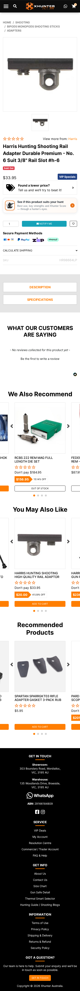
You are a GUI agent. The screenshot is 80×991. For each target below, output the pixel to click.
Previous (12, 426)
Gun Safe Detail (40, 892)
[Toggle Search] (15, 6)
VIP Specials (67, 176)
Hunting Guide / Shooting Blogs (40, 904)
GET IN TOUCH (40, 977)
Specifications (40, 300)
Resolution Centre (40, 843)
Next (68, 426)
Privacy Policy (40, 929)
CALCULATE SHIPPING (17, 250)
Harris (72, 139)
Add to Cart (40, 603)
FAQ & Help (40, 855)
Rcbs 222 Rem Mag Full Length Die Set (34, 459)
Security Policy (40, 947)
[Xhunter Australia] (40, 6)
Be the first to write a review (40, 359)
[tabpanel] (40, 447)
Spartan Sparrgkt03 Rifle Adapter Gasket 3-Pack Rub (38, 698)
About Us (40, 873)
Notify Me (45, 223)
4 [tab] (46, 495)
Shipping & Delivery (40, 935)
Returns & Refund (40, 941)
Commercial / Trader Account (40, 849)
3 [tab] (42, 495)
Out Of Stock (40, 488)
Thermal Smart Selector (40, 898)
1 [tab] (34, 495)
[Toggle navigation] (6, 6)
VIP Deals (40, 830)
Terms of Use (40, 923)
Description (40, 287)
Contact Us (40, 879)
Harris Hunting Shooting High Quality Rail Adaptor (37, 575)
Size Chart (40, 886)
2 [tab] (38, 495)
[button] (20, 138)
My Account (40, 836)
